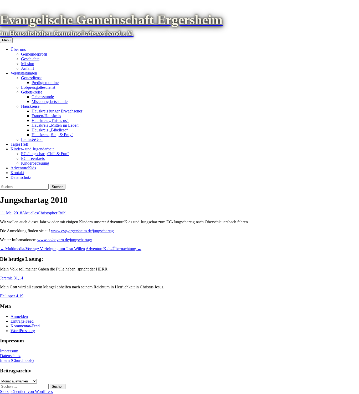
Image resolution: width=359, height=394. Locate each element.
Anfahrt (27, 68)
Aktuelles (30, 213)
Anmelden (19, 316)
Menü (6, 40)
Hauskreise (30, 106)
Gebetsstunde (43, 97)
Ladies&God (32, 139)
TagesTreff (19, 144)
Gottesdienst (31, 78)
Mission (27, 63)
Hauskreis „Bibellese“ (50, 130)
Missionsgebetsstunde (50, 101)
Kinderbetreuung (35, 163)
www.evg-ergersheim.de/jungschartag (82, 231)
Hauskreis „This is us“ (50, 120)
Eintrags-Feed (22, 321)
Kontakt (17, 172)
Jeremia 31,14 (11, 278)
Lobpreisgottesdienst (38, 87)
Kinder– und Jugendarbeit (32, 149)
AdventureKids (23, 168)
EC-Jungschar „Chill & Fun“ (45, 153)
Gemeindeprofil (34, 54)
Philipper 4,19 (11, 296)
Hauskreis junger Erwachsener (57, 111)
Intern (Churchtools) (17, 360)
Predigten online (45, 82)
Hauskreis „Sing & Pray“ (52, 134)
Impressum (9, 351)
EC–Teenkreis (33, 158)
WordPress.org (23, 330)
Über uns (18, 49)
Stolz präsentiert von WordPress (26, 391)
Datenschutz (21, 177)
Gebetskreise (31, 92)
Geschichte (30, 59)
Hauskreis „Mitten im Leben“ (56, 125)
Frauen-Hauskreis (46, 116)
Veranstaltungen (24, 73)
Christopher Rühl (52, 213)
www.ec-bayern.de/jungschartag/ (64, 240)
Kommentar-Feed (25, 326)
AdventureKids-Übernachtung (113, 249)
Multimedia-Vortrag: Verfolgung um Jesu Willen (42, 249)
